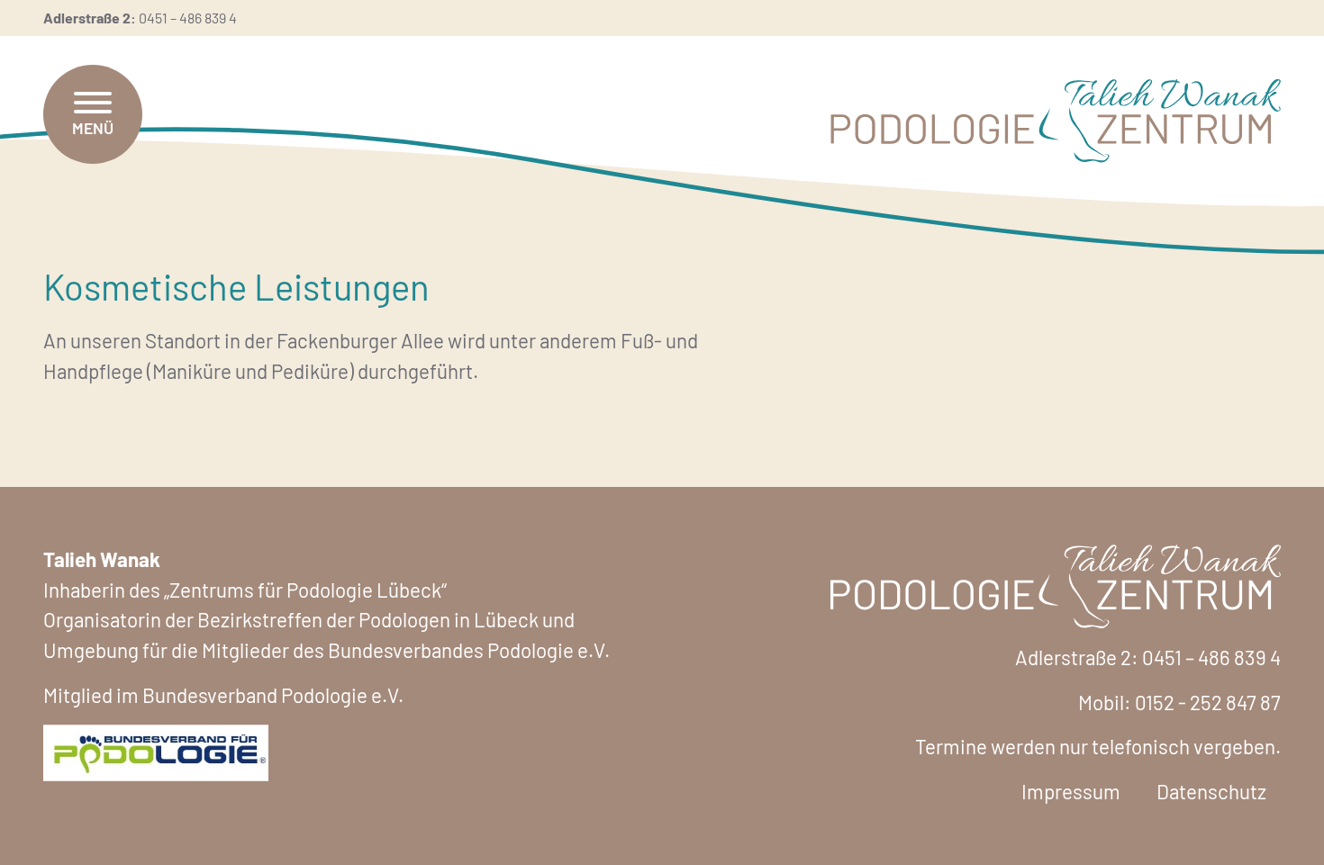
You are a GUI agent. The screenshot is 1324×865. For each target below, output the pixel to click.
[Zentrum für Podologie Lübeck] (1055, 122)
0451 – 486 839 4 (188, 17)
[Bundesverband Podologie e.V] (155, 749)
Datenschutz (1211, 791)
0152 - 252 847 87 (1208, 702)
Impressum (1070, 791)
